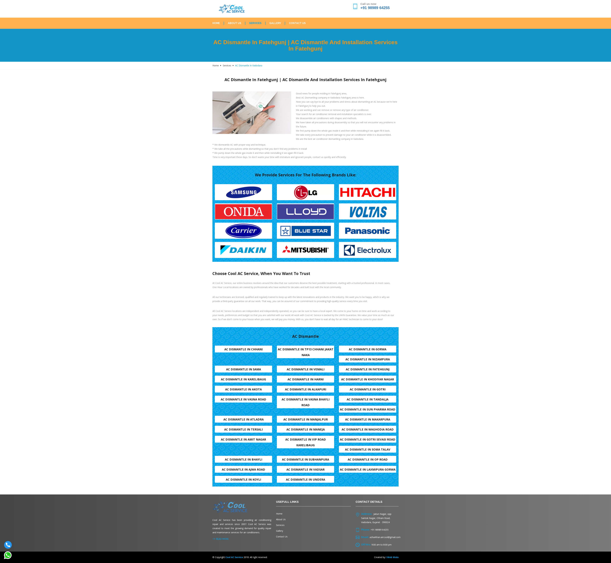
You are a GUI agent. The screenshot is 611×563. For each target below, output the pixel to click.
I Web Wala (392, 557)
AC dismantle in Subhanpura (305, 459)
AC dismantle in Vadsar (305, 469)
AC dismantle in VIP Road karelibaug (305, 442)
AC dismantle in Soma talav (367, 449)
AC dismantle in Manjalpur (305, 419)
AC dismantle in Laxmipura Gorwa (367, 469)
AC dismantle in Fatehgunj (368, 369)
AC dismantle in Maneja (305, 429)
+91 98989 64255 (375, 8)
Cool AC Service (234, 557)
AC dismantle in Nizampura (367, 359)
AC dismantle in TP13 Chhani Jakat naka (305, 352)
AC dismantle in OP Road (368, 459)
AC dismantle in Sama (243, 369)
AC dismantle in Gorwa (367, 349)
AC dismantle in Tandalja (367, 399)
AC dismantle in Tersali (243, 429)
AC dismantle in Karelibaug (243, 379)
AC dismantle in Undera (305, 479)
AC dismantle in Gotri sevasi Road (367, 439)
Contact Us (297, 23)
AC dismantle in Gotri (368, 389)
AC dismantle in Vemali (305, 369)
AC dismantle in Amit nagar (243, 439)
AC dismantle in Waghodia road (368, 429)
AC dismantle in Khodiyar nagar (367, 379)
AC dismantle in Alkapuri (305, 389)
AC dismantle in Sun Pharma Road (367, 409)
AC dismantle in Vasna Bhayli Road (306, 402)
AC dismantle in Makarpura (367, 419)
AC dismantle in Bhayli (243, 459)
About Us (234, 23)
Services (255, 23)
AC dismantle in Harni (306, 379)
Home (216, 23)
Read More (222, 539)
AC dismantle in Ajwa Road (243, 469)
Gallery (275, 23)
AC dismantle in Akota (243, 389)
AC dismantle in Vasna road (243, 399)
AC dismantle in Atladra (243, 419)
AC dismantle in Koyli (243, 479)
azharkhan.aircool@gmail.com (385, 537)
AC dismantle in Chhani (243, 349)
